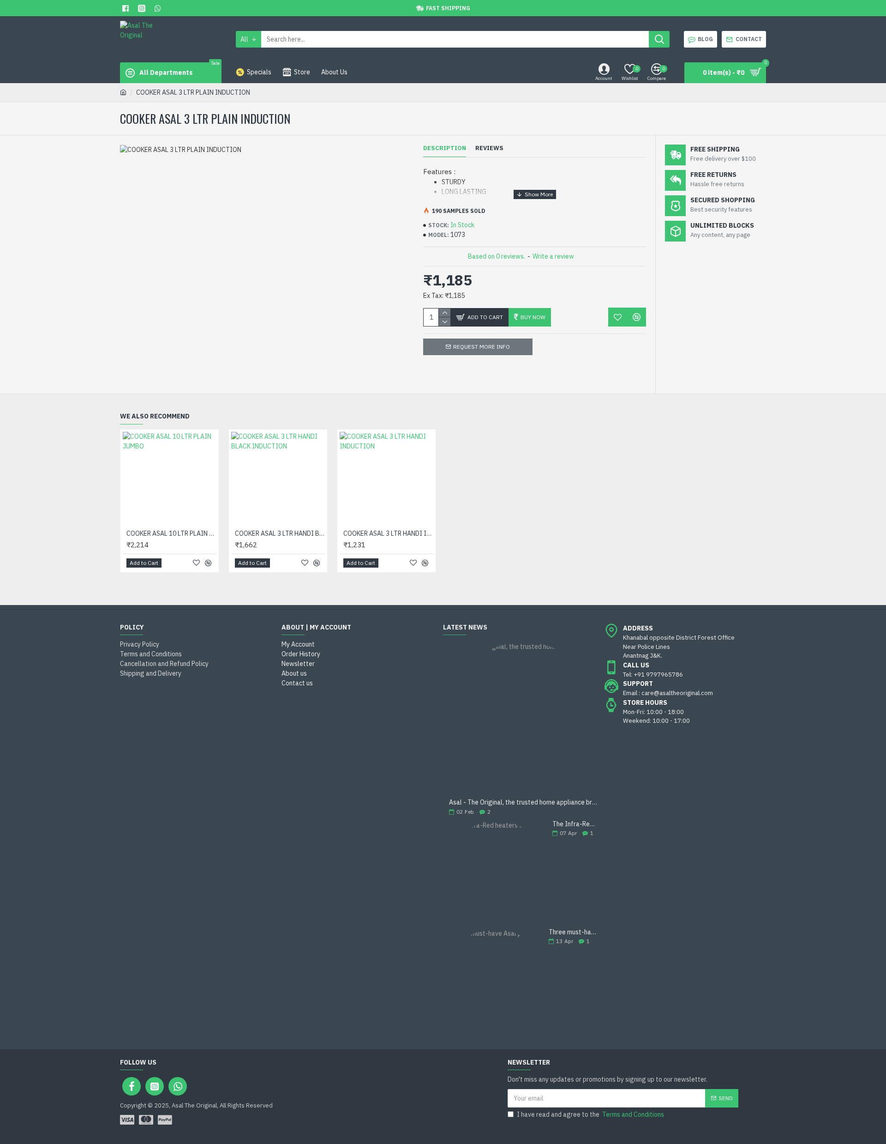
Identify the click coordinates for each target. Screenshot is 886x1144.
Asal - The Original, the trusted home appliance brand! (524, 802)
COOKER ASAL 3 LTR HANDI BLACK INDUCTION (280, 533)
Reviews (489, 148)
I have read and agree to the (590, 1114)
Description (444, 148)
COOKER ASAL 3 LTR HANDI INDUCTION (388, 533)
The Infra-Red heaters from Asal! (575, 824)
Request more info (481, 346)
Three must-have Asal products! (574, 932)
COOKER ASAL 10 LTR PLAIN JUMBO (171, 533)
